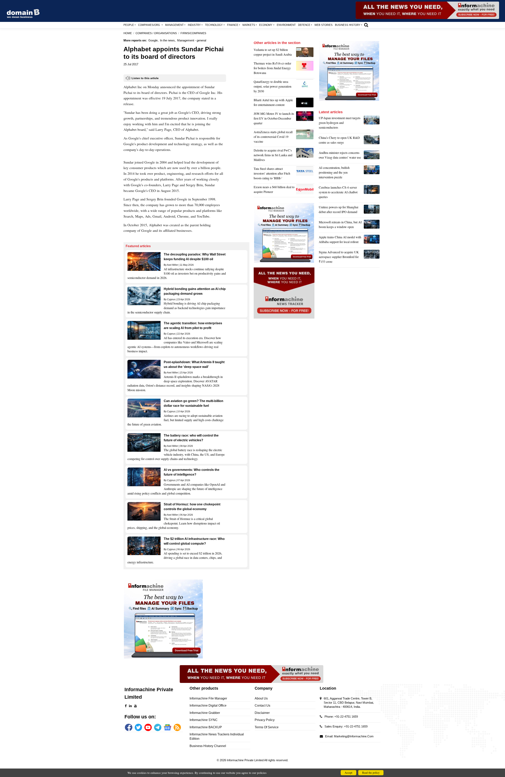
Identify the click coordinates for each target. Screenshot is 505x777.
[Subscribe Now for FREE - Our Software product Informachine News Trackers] (427, 10)
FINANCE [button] (232, 24)
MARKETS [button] (248, 24)
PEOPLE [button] (128, 24)
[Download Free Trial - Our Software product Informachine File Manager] (186, 619)
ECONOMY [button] (265, 24)
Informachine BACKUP (206, 727)
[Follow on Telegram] (157, 727)
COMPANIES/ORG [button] (149, 24)
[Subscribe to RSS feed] (177, 727)
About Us (261, 698)
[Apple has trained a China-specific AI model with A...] (372, 240)
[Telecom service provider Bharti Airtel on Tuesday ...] (305, 103)
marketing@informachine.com (354, 736)
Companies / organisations (156, 33)
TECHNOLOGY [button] (214, 24)
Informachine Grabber (205, 712)
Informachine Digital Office (208, 705)
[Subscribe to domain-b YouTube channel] (148, 727)
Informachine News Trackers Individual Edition (217, 736)
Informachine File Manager (208, 698)
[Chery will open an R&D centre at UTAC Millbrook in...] (372, 141)
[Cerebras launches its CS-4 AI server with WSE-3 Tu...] (372, 193)
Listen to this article (145, 78)
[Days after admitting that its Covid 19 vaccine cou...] (305, 138)
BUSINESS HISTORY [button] (347, 24)
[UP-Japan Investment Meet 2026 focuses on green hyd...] (372, 124)
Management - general (191, 40)
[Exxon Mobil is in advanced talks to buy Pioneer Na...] (305, 190)
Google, (153, 40)
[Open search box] (366, 25)
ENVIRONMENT (286, 24)
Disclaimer (262, 712)
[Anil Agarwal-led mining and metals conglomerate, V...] (305, 53)
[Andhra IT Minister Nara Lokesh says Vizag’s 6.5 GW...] (372, 156)
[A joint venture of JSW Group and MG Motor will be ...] (305, 119)
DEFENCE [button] (304, 24)
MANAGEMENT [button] (174, 24)
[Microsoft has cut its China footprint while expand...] (372, 225)
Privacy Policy (265, 720)
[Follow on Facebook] (128, 727)
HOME (127, 33)
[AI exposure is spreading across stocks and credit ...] (372, 173)
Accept (348, 772)
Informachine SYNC (204, 720)
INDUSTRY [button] (194, 24)
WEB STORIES (323, 24)
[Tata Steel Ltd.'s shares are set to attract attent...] (305, 174)
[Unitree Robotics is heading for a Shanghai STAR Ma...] (372, 210)
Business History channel (208, 746)
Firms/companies (193, 33)
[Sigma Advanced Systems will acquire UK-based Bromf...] (372, 258)
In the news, (168, 40)
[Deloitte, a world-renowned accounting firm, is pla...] (305, 156)
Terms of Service (267, 727)
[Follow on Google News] (167, 727)
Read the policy (371, 772)
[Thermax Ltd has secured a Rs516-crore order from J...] (305, 69)
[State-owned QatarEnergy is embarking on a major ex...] (305, 87)
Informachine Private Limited (245, 760)
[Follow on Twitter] (138, 727)
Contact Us (262, 705)
